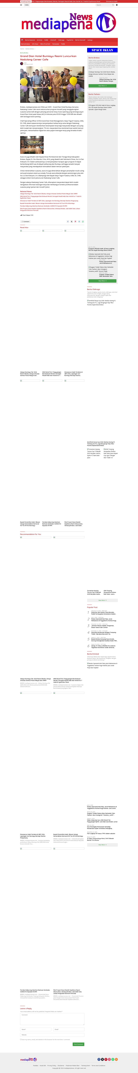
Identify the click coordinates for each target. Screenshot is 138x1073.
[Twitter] (102, 1059)
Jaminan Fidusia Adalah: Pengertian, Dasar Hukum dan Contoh (102, 626)
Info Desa (35, 44)
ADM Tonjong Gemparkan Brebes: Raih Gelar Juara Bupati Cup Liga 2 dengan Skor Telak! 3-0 (110, 592)
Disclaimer (61, 1065)
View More (101, 86)
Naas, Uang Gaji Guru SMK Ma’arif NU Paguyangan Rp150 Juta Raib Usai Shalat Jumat (102, 821)
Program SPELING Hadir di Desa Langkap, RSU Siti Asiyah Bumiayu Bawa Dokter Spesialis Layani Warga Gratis (102, 249)
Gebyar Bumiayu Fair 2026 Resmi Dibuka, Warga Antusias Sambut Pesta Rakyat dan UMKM (48, 194)
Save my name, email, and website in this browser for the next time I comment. (46, 1039)
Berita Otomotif (80, 40)
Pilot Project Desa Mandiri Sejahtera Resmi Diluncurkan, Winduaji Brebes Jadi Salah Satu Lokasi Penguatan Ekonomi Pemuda (50, 209)
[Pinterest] (105, 1059)
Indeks (27, 5)
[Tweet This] (71, 221)
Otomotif (53, 40)
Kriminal (39, 40)
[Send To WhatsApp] (82, 221)
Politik (46, 40)
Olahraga (61, 40)
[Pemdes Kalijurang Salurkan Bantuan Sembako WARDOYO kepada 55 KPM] (52, 450)
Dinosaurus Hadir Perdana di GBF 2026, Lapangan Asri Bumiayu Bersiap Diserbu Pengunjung (98, 1)
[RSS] (116, 1059)
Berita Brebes (25, 44)
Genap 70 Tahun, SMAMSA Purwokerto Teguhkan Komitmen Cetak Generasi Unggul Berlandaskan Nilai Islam (103, 646)
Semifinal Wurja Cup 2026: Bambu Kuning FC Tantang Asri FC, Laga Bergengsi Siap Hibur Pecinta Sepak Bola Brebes (101, 443)
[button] (113, 4)
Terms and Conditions (98, 1065)
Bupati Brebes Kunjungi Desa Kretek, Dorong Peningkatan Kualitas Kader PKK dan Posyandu (104, 640)
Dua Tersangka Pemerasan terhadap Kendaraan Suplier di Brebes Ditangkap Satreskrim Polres (99, 827)
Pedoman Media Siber (73, 1065)
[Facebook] (98, 1059)
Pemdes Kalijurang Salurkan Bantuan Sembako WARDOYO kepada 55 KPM (43, 206)
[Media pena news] (69, 22)
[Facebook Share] (67, 221)
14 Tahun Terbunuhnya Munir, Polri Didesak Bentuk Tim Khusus (100, 839)
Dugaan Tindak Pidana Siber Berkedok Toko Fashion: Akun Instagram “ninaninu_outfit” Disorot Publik (107, 275)
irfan (25, 63)
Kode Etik (43, 1065)
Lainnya (89, 40)
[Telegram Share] (79, 221)
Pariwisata (55, 44)
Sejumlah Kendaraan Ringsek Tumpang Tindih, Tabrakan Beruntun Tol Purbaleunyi (103, 633)
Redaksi (35, 1065)
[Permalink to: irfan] (21, 63)
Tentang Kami (85, 1065)
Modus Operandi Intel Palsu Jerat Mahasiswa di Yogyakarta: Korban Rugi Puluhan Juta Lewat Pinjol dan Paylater (107, 262)
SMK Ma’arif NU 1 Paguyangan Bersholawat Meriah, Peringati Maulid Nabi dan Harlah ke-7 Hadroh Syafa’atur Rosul (50, 197)
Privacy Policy (52, 1065)
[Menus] (21, 5)
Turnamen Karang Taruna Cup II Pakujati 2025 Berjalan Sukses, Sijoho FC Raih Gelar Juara (94, 592)
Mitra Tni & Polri (45, 44)
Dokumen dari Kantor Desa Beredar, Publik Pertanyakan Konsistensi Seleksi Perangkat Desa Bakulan (103, 613)
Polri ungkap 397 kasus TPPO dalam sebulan (101, 833)
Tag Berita (70, 40)
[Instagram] (109, 1059)
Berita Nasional (30, 40)
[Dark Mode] (117, 5)
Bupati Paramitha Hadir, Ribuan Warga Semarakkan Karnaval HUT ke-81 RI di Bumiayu (47, 203)
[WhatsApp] (112, 1059)
